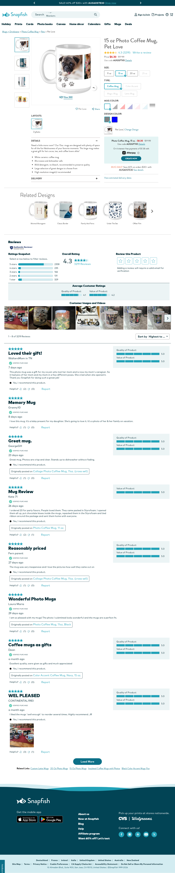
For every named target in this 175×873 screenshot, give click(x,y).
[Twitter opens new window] (155, 833)
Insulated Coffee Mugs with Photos (104, 768)
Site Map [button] (16, 864)
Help (81, 828)
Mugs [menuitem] (117, 24)
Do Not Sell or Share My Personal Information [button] (142, 864)
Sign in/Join (144, 14)
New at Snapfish (88, 818)
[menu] (95, 109)
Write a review (142, 52)
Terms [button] (27, 864)
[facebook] (123, 833)
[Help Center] (167, 14)
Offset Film (137, 223)
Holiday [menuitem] (6, 24)
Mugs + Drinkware (10, 31)
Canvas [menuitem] (61, 24)
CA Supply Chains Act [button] (81, 864)
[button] (94, 88)
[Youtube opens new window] (147, 833)
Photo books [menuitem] (45, 24)
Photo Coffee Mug (30, 31)
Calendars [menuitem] (94, 24)
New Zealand (133, 860)
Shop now (112, 3)
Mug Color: (111, 100)
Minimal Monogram (38, 223)
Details (128, 60)
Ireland (64, 860)
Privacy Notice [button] (40, 864)
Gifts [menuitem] (107, 24)
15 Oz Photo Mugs (78, 768)
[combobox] (65, 14)
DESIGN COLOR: (113, 113)
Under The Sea (112, 223)
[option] (22, 44)
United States (105, 860)
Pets (43, 31)
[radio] (107, 120)
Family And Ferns (87, 223)
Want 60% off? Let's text (94, 838)
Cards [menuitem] (29, 24)
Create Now (131, 158)
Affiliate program (89, 833)
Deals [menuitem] (128, 24)
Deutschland (42, 860)
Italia (74, 860)
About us (83, 814)
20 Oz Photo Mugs (59, 768)
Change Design (131, 129)
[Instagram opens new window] (131, 833)
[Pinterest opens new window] (139, 833)
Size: (106, 67)
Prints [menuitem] (18, 24)
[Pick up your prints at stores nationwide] (123, 818)
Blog (81, 823)
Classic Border (62, 223)
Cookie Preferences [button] (59, 864)
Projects (159, 14)
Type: (107, 80)
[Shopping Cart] (171, 14)
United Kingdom (87, 860)
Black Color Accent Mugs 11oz (136, 768)
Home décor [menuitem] (76, 24)
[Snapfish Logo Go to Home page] (14, 14)
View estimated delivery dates (117, 178)
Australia (119, 860)
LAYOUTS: (36, 115)
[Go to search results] (95, 14)
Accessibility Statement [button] (106, 864)
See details (138, 170)
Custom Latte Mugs (39, 768)
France (54, 860)
